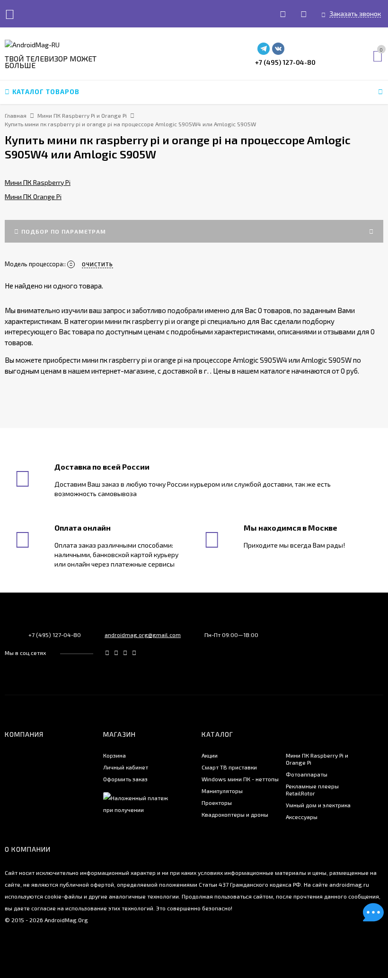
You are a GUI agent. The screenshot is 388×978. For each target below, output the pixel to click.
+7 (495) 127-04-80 (285, 62)
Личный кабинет (125, 767)
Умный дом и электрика (318, 805)
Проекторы (217, 802)
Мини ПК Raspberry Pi (38, 182)
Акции (210, 755)
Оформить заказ (125, 779)
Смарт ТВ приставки (229, 767)
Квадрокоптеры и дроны (235, 814)
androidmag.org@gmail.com (143, 634)
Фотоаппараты (306, 774)
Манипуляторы (222, 790)
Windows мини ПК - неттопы (240, 779)
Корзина (114, 755)
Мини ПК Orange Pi (33, 196)
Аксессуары (301, 816)
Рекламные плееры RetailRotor (312, 789)
